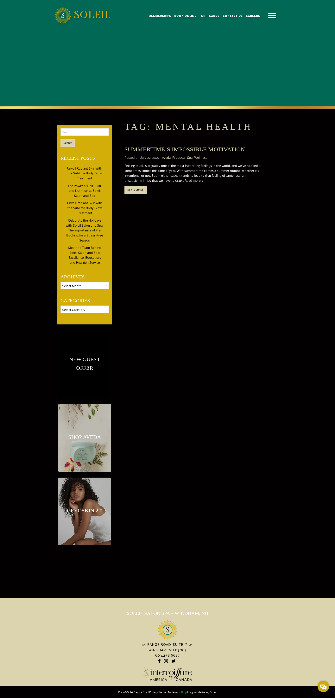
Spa (190, 157)
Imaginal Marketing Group (202, 692)
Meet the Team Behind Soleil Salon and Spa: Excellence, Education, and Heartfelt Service (84, 255)
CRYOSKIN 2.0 (84, 511)
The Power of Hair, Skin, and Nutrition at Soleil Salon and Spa (84, 190)
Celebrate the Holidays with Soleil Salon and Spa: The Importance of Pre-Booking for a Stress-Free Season (85, 230)
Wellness (200, 157)
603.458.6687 (167, 655)
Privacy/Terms (157, 692)
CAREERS (253, 16)
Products (179, 157)
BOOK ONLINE (185, 16)
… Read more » (192, 180)
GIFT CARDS (210, 16)
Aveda (166, 157)
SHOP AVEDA (84, 437)
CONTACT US (233, 16)
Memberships (160, 16)
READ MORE (135, 190)
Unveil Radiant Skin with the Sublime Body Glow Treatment (84, 173)
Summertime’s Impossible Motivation (184, 149)
